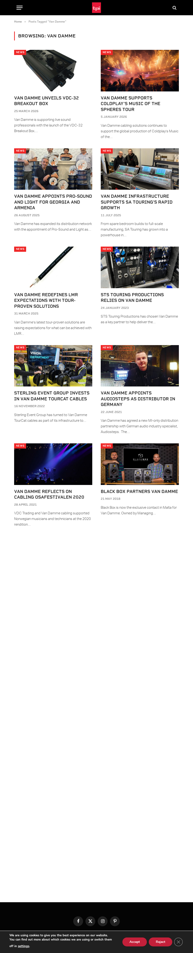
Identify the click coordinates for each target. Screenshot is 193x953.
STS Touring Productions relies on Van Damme (132, 297)
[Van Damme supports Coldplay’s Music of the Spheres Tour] (140, 70)
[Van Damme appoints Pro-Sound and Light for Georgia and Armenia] (53, 169)
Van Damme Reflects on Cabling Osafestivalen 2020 (49, 494)
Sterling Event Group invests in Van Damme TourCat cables (51, 395)
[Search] (174, 7)
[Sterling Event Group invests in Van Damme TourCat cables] (53, 366)
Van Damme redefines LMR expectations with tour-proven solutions (46, 300)
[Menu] (19, 7)
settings (23, 946)
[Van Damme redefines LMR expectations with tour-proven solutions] (53, 267)
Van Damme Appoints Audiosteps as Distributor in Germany (138, 398)
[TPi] (96, 7)
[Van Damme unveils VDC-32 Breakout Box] (53, 70)
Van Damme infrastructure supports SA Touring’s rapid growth (137, 202)
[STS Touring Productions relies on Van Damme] (140, 267)
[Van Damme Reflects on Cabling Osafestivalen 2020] (53, 464)
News (20, 52)
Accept (134, 942)
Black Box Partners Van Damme (139, 491)
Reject (160, 942)
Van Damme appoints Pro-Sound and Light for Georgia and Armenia (53, 202)
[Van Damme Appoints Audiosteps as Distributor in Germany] (140, 366)
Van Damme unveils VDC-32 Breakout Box (46, 100)
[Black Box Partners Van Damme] (140, 464)
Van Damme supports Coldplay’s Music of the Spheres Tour (130, 103)
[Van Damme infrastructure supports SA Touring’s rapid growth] (140, 169)
